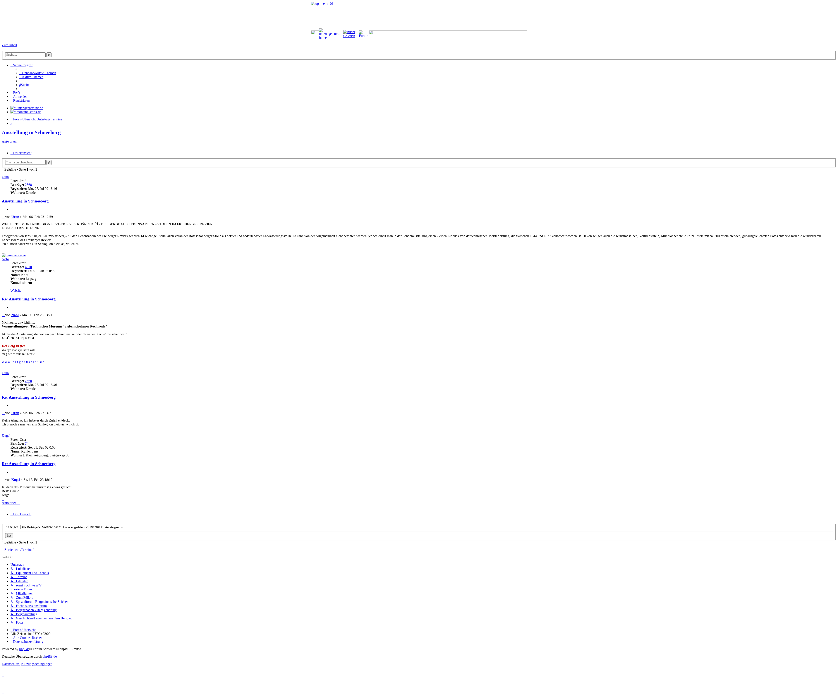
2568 (28, 185)
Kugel (6, 435)
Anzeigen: (12, 527)
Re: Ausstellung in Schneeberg (29, 299)
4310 (28, 267)
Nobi (5, 259)
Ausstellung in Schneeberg (31, 132)
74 (26, 443)
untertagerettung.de (29, 108)
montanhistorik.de (28, 112)
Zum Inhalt (9, 45)
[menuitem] (37, 73)
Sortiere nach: (52, 527)
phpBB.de (50, 656)
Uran (5, 177)
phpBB (24, 649)
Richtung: (97, 527)
